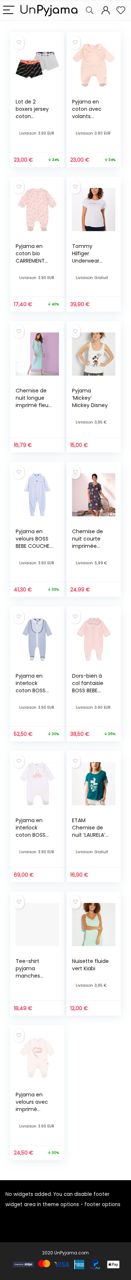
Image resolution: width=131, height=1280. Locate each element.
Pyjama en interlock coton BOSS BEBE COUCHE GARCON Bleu (32, 690)
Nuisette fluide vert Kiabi (90, 964)
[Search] (89, 10)
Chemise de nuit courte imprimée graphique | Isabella (87, 546)
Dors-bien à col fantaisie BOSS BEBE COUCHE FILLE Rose (89, 690)
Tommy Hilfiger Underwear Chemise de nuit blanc (87, 260)
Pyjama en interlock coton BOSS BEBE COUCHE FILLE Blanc (32, 835)
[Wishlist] (120, 10)
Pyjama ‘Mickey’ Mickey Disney (90, 398)
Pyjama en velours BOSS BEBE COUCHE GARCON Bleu (32, 542)
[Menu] (8, 10)
